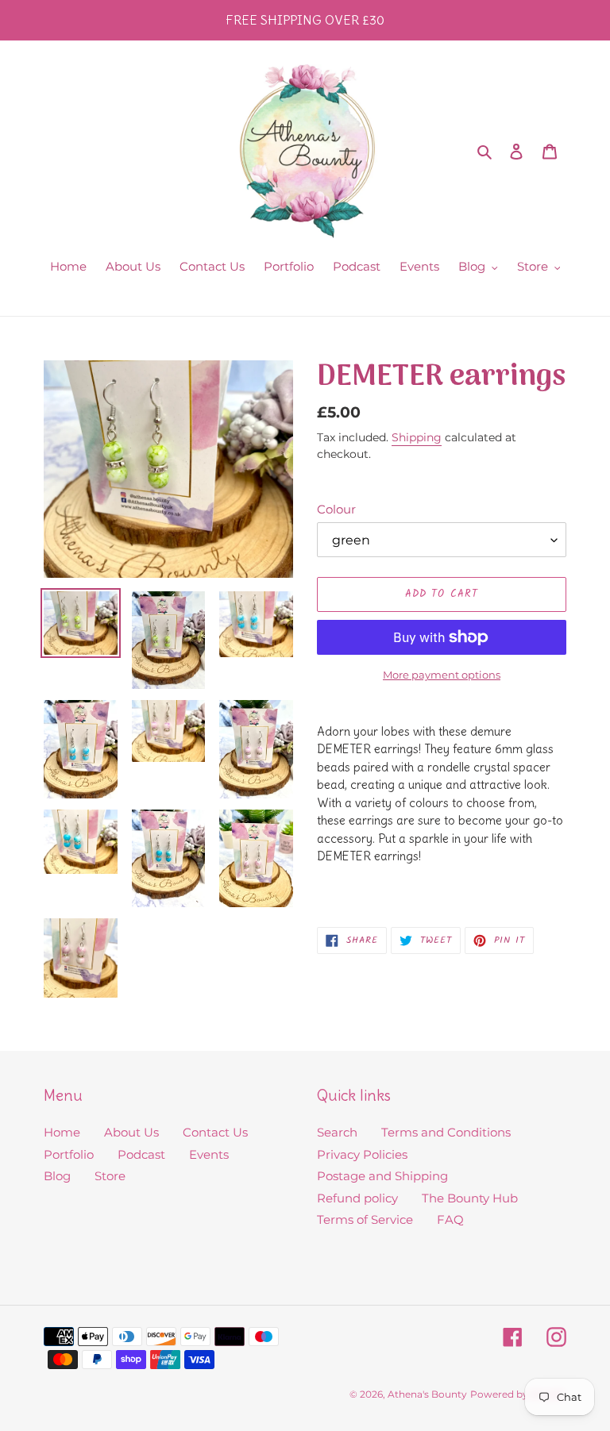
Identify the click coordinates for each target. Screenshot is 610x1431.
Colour (336, 509)
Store (110, 1175)
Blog (57, 1175)
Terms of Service (365, 1219)
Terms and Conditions (446, 1132)
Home (62, 1132)
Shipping (417, 437)
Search (337, 1132)
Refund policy (357, 1198)
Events (209, 1154)
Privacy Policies (362, 1154)
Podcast (141, 1154)
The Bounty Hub (470, 1198)
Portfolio (69, 1154)
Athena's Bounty (427, 1394)
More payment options (441, 674)
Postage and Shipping (382, 1175)
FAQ (450, 1219)
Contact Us (215, 1132)
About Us (131, 1132)
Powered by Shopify (518, 1394)
